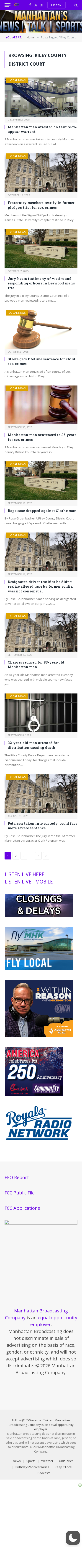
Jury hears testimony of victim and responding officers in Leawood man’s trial (41, 283)
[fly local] (39, 968)
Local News (17, 80)
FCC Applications (22, 1208)
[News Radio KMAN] (17, 5)
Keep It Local (63, 1467)
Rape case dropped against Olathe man (42, 510)
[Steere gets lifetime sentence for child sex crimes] (41, 329)
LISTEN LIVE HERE (24, 874)
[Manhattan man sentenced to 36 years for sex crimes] (41, 404)
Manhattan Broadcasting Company (39, 1422)
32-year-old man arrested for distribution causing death (33, 744)
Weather (47, 1461)
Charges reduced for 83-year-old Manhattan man (36, 664)
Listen (56, 5)
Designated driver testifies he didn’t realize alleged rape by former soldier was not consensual (41, 586)
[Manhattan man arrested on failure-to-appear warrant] (41, 97)
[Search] (75, 5)
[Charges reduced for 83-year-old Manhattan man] (41, 632)
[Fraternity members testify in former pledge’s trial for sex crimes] (41, 172)
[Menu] (7, 5)
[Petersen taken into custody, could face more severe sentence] (41, 793)
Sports (31, 1461)
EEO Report (17, 1177)
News (17, 1461)
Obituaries (66, 1461)
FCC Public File (20, 1193)
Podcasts (44, 1473)
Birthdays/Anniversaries (32, 1467)
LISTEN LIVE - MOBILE (29, 881)
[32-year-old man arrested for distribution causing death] (41, 712)
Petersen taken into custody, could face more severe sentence (42, 825)
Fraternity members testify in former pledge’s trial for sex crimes (41, 204)
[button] (73, 1538)
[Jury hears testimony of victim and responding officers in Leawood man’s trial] (41, 248)
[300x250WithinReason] (39, 1036)
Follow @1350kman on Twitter (32, 1420)
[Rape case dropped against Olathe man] (41, 480)
